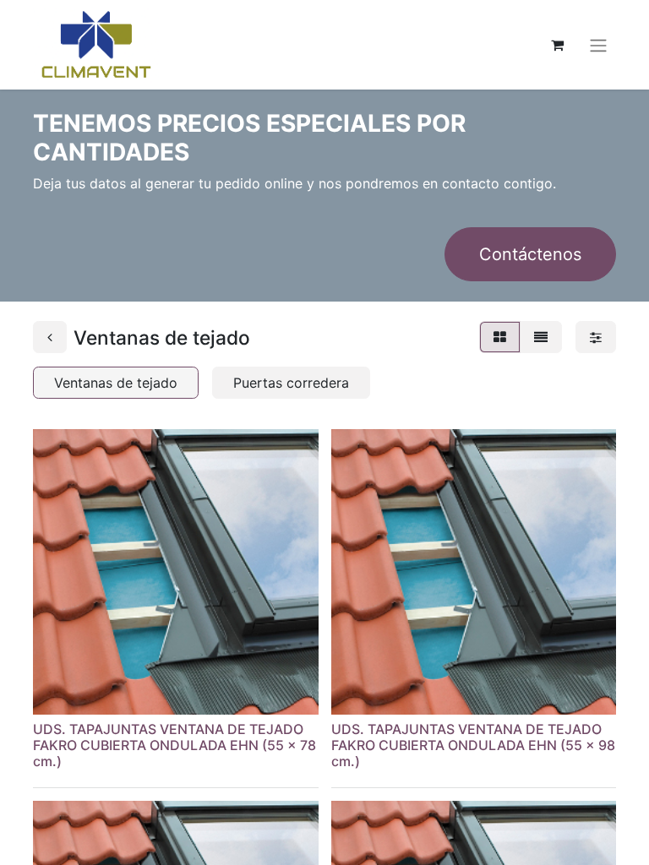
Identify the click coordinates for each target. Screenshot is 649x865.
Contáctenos (530, 254)
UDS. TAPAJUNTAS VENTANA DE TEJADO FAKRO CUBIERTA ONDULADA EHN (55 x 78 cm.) (174, 745)
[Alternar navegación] (598, 44)
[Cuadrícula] (500, 337)
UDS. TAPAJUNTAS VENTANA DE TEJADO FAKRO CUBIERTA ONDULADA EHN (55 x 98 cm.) (473, 745)
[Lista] (541, 337)
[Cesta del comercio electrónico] (557, 45)
